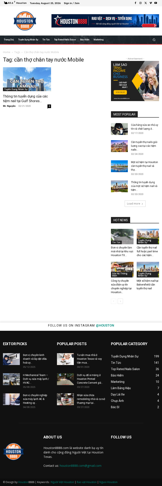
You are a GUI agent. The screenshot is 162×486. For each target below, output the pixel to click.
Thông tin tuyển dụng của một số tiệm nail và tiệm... (144, 186)
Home (6, 52)
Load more (133, 203)
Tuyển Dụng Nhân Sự (15, 89)
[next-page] (120, 301)
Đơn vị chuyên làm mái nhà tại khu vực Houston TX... (122, 251)
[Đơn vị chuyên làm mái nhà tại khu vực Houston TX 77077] (122, 236)
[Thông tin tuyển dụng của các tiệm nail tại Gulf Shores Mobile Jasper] (27, 79)
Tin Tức (116, 242)
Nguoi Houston (108, 482)
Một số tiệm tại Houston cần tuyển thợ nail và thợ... (144, 166)
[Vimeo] (150, 3)
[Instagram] (140, 3)
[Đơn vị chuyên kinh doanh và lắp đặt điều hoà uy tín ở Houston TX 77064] (11, 359)
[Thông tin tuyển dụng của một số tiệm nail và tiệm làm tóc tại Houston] (119, 186)
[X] (145, 3)
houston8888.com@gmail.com (80, 466)
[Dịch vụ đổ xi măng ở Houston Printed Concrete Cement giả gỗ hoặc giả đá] (65, 379)
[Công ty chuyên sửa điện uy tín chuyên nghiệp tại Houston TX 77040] (122, 269)
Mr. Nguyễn (9, 106)
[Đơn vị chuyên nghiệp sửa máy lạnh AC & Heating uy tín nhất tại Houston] (11, 399)
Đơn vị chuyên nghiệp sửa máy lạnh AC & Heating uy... (35, 399)
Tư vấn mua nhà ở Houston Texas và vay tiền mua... (89, 359)
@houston (105, 325)
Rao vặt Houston (87, 482)
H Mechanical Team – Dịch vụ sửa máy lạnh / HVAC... (36, 379)
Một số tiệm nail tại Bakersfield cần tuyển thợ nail (147, 284)
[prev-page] (113, 301)
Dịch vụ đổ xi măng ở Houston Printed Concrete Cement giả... (90, 379)
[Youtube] (155, 3)
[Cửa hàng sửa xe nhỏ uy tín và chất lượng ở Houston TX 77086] (119, 129)
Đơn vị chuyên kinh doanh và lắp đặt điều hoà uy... (35, 359)
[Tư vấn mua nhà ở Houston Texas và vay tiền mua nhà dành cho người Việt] (65, 359)
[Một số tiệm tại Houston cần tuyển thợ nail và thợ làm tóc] (119, 166)
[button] (154, 40)
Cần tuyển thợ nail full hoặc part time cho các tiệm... (147, 251)
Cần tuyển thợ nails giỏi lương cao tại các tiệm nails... (144, 146)
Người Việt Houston (62, 482)
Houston (23, 482)
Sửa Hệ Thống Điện (119, 274)
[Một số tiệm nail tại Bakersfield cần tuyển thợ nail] (148, 269)
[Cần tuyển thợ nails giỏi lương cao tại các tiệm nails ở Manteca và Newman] (119, 146)
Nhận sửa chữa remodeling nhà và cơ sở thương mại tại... (91, 399)
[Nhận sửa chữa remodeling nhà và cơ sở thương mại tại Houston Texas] (65, 399)
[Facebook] (135, 3)
